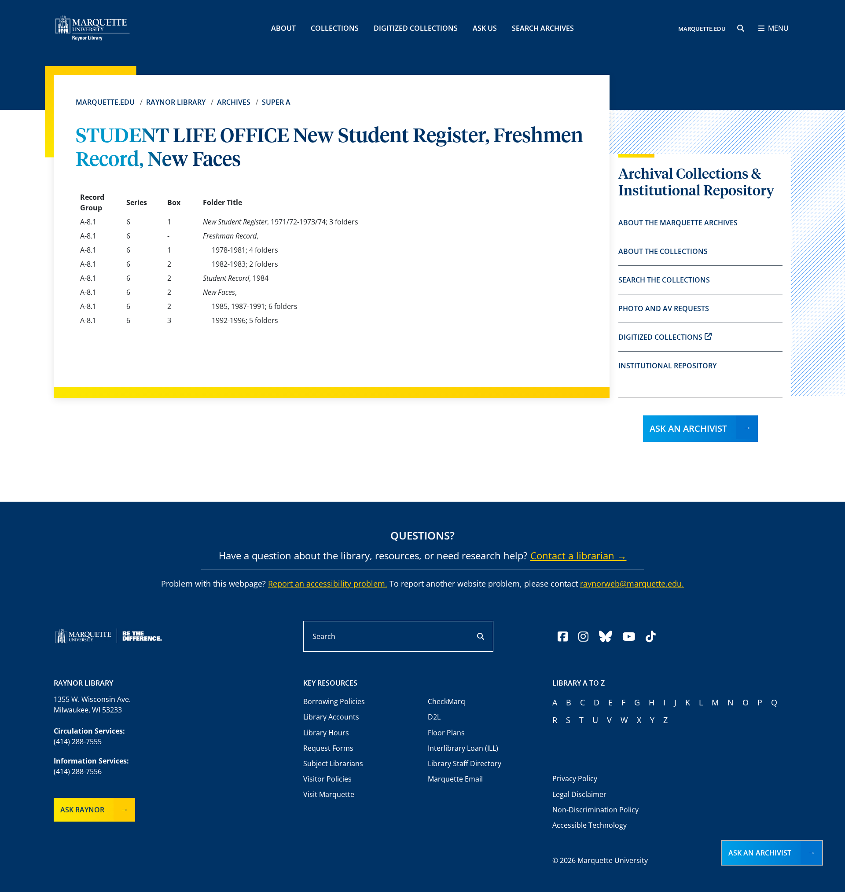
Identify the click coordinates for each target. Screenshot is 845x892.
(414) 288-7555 (78, 741)
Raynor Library (176, 102)
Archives (233, 102)
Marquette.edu (105, 102)
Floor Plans (446, 733)
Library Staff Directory (464, 763)
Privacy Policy (574, 778)
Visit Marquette (328, 794)
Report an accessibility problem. (327, 583)
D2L (434, 717)
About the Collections (663, 251)
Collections (335, 28)
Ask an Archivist (688, 428)
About (283, 28)
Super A (276, 102)
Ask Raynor (82, 810)
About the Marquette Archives (678, 223)
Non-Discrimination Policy (595, 810)
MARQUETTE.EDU (702, 29)
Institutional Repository (667, 366)
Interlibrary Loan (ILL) (463, 748)
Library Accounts (331, 717)
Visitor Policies (327, 779)
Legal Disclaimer (579, 794)
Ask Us (485, 28)
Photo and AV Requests (663, 308)
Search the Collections (664, 280)
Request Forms (328, 748)
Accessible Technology (589, 825)
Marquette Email (455, 779)
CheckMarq (446, 701)
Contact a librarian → (578, 555)
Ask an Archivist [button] (759, 853)
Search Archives (543, 28)
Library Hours (326, 733)
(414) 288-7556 (78, 771)
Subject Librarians (333, 763)
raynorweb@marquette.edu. (632, 583)
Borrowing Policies (334, 701)
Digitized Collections (416, 28)
